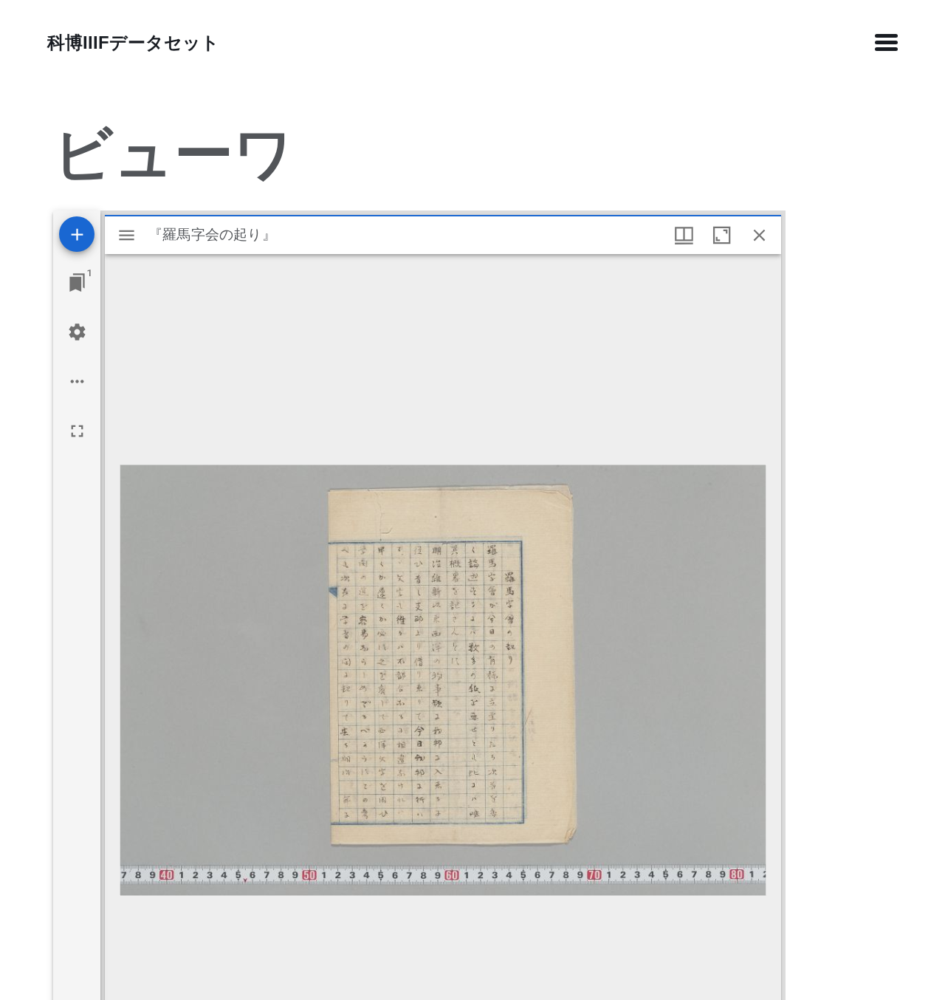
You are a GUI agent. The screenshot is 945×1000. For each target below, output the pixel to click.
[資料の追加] (76, 234)
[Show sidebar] (126, 235)
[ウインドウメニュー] (684, 235)
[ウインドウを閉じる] (759, 235)
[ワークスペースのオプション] (77, 381)
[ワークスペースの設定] (77, 332)
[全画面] (77, 431)
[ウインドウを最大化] (721, 235)
